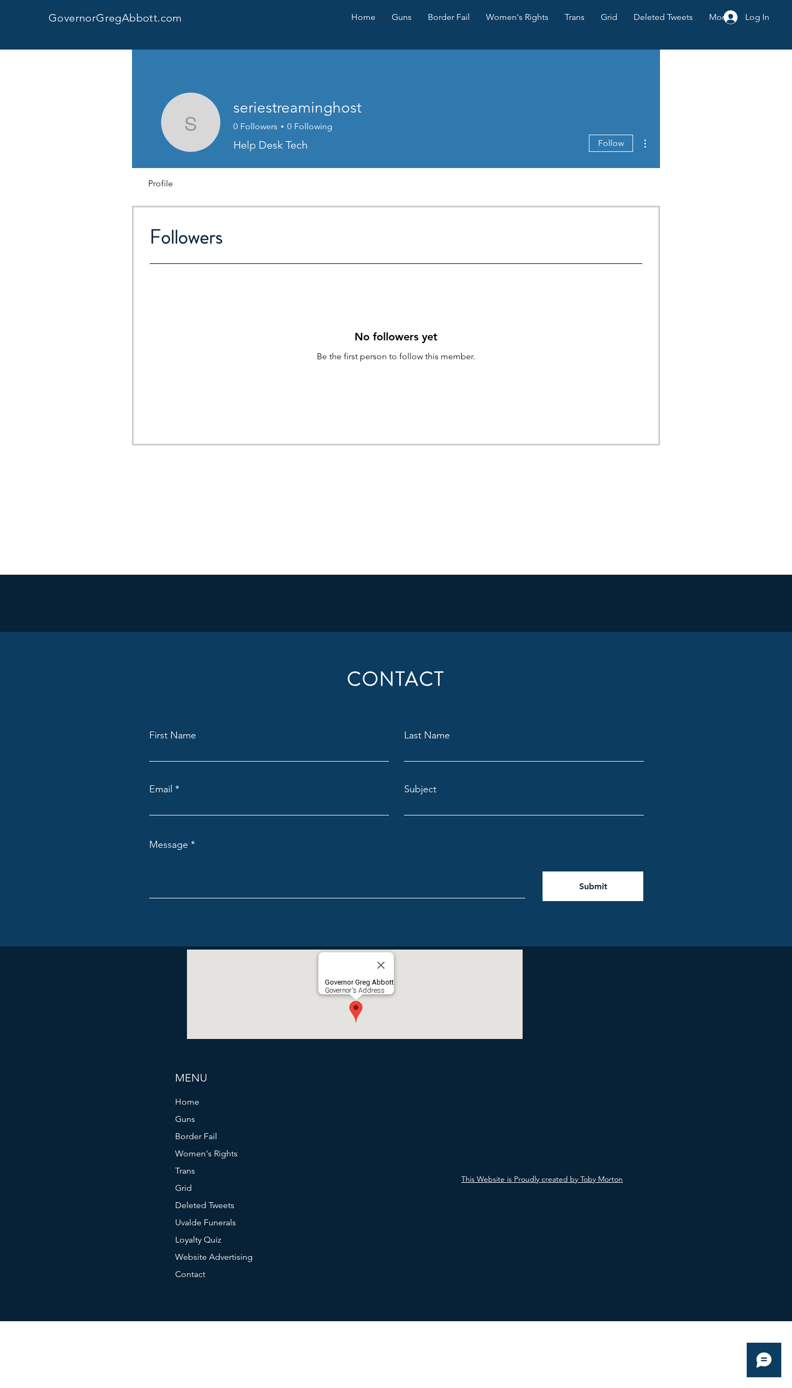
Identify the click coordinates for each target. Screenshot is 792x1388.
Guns (185, 1119)
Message (168, 844)
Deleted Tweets (204, 1205)
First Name (172, 735)
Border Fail (196, 1136)
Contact (190, 1274)
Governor (72, 17)
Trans (185, 1171)
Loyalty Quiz (198, 1239)
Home (187, 1102)
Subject (420, 789)
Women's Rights (206, 1153)
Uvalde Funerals (205, 1222)
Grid (183, 1188)
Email (160, 789)
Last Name (427, 735)
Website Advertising (214, 1257)
